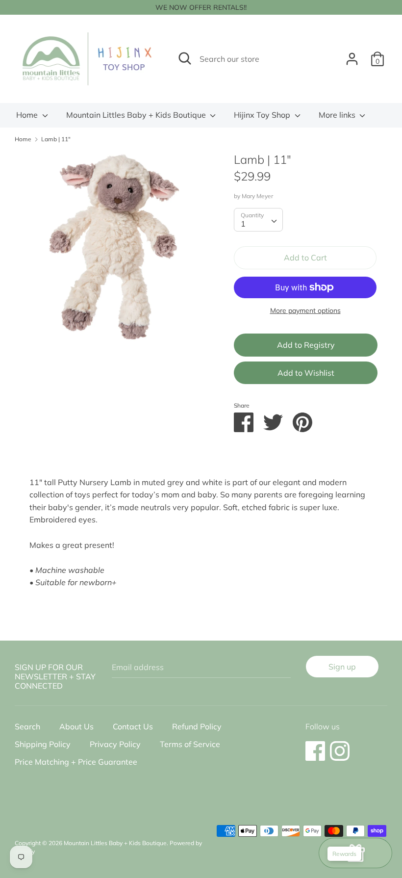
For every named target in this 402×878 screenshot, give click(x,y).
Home (28, 115)
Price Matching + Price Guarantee (76, 762)
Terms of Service (190, 744)
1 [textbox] (243, 224)
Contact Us (133, 726)
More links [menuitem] (338, 115)
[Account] (352, 55)
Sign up (342, 666)
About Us (76, 726)
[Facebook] (315, 746)
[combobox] (258, 220)
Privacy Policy (115, 744)
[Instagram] (340, 746)
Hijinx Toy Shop (263, 115)
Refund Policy (197, 726)
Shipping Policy (43, 744)
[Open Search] (185, 58)
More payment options (305, 310)
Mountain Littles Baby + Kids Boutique (137, 115)
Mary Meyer (257, 196)
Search (27, 726)
